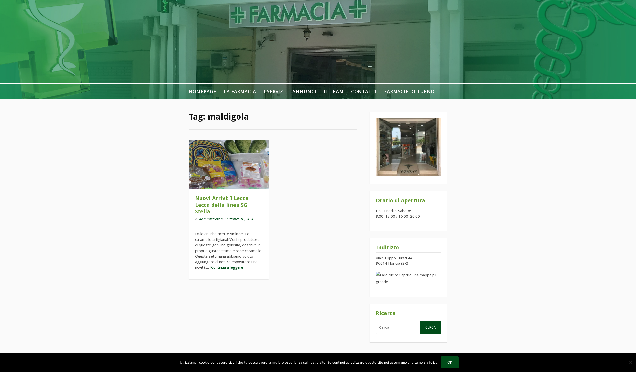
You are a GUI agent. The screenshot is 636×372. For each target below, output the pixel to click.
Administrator (210, 218)
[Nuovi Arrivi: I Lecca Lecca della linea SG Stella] (229, 164)
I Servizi (274, 91)
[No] (629, 362)
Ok (449, 362)
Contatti (364, 91)
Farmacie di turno (409, 91)
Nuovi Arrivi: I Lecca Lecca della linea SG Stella (222, 205)
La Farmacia (240, 91)
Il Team (334, 91)
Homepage (202, 91)
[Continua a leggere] (227, 267)
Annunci (304, 91)
